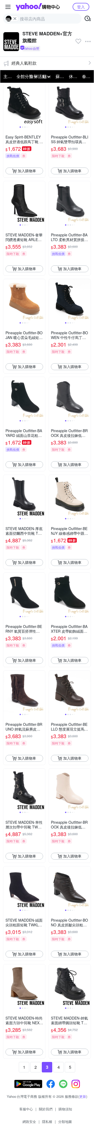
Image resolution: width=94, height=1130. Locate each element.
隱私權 (47, 1121)
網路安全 (29, 1121)
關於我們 (45, 1108)
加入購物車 (27, 170)
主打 (7, 76)
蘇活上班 (61, 76)
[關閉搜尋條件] (15, 18)
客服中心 (26, 1108)
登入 (81, 6)
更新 (82, 1096)
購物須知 (65, 1108)
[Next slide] (41, 104)
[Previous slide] (6, 104)
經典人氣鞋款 (24, 63)
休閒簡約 (74, 76)
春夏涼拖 (87, 76)
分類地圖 (65, 1121)
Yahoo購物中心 (38, 6)
